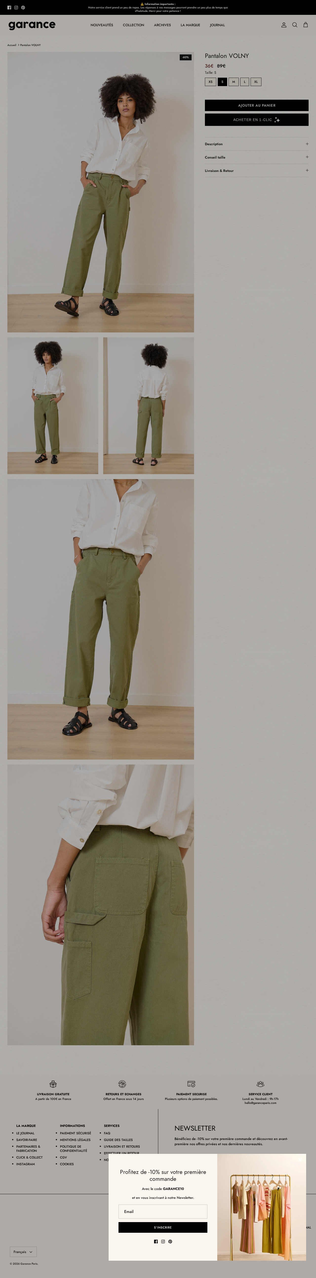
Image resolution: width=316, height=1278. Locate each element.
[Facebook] (156, 1241)
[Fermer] (300, 1160)
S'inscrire (163, 1227)
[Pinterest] (170, 1241)
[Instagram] (163, 1241)
